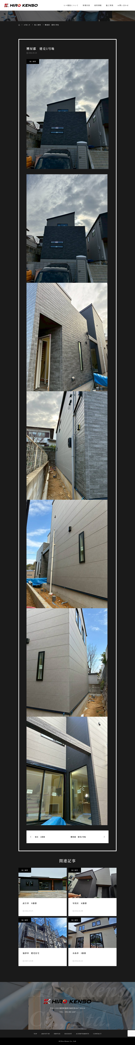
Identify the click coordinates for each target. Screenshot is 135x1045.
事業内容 (86, 5)
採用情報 (98, 5)
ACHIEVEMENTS (82, 1034)
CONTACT (97, 1034)
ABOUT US (45, 1034)
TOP (35, 1034)
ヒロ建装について (70, 5)
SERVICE (57, 1034)
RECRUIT (68, 1034)
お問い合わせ (123, 5)
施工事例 (109, 5)
